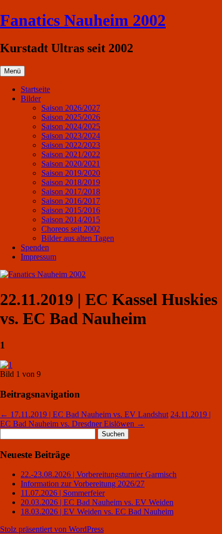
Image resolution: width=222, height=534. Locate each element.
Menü (12, 71)
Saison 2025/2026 (70, 117)
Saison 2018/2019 (70, 182)
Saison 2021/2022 (70, 154)
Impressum (38, 256)
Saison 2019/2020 (70, 173)
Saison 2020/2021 (70, 163)
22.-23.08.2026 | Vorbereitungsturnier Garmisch (99, 474)
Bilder (31, 98)
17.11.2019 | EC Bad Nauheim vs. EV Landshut (84, 414)
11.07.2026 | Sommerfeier (63, 493)
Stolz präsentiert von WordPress (52, 529)
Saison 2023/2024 (70, 135)
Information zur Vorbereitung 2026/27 (83, 483)
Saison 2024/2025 (70, 126)
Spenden (35, 247)
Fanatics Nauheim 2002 (83, 20)
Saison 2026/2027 (70, 107)
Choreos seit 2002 (70, 228)
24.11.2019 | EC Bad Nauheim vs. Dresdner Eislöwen (105, 419)
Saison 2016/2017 (70, 200)
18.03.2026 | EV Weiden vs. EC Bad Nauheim (97, 511)
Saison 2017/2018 (70, 191)
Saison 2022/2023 (70, 145)
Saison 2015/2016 (70, 210)
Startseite (35, 89)
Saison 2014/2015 (70, 219)
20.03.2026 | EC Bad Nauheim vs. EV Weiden (97, 502)
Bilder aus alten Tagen (77, 238)
